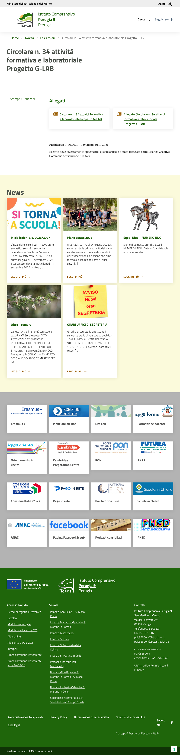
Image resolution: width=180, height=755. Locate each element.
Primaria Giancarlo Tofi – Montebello (64, 664)
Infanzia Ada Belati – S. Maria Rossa (67, 614)
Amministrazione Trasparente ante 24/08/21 (25, 663)
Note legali (14, 725)
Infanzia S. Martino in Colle (65, 655)
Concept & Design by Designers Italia (137, 733)
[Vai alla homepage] (25, 19)
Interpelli (13, 649)
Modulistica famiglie (19, 624)
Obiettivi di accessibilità (130, 717)
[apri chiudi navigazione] (10, 19)
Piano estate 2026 (79, 237)
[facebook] (171, 19)
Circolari (12, 618)
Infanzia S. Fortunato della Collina (65, 647)
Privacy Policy (58, 717)
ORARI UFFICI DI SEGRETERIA (87, 324)
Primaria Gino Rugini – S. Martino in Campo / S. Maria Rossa (66, 676)
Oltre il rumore (21, 324)
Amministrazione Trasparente (25, 655)
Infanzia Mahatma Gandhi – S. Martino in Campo (68, 624)
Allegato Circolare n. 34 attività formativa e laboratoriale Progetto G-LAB (144, 119)
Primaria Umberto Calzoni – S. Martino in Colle (67, 689)
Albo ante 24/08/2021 (21, 642)
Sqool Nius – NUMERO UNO (142, 237)
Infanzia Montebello (61, 633)
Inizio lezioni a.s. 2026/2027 (30, 237)
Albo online (14, 636)
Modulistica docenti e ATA (22, 630)
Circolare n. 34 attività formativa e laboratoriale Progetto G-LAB (81, 116)
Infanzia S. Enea (59, 639)
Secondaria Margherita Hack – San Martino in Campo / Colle (68, 700)
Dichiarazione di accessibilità (91, 717)
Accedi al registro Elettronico (24, 612)
